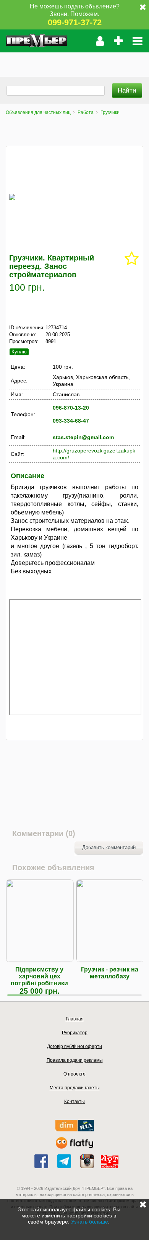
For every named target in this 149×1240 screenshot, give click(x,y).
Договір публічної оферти (74, 1046)
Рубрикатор (74, 1032)
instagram (87, 1161)
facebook (41, 1161)
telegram (64, 1161)
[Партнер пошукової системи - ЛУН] (74, 1147)
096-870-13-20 (71, 408)
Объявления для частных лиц (38, 112)
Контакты (74, 1101)
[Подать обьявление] (118, 41)
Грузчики (110, 112)
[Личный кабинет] (100, 41)
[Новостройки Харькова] (74, 1130)
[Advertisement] (74, 62)
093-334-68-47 (71, 421)
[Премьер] (36, 41)
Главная (75, 1019)
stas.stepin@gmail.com (83, 437)
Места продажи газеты (75, 1087)
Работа (86, 112)
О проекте (74, 1074)
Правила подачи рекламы (75, 1060)
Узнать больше (89, 1222)
